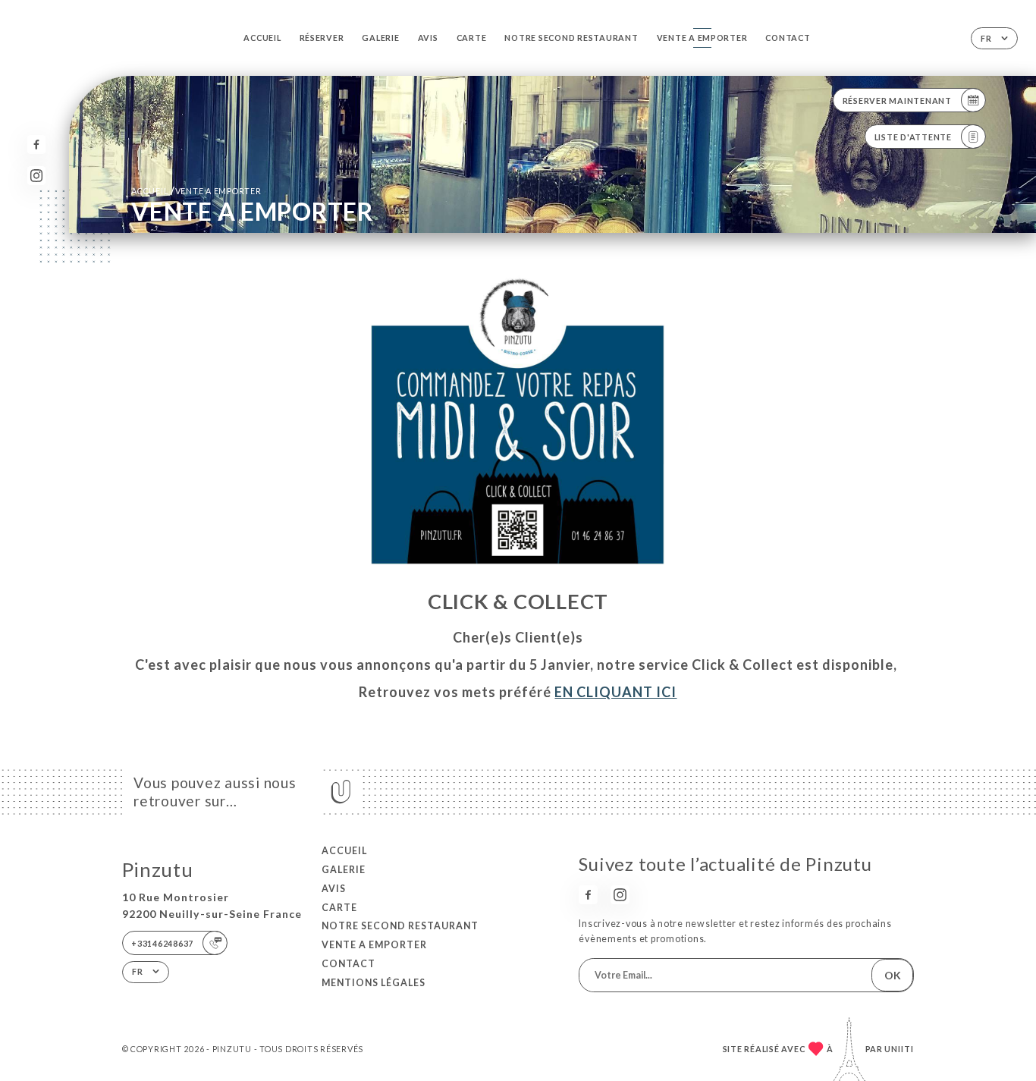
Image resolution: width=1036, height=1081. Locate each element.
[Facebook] (36, 144)
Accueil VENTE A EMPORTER (196, 190)
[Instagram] (36, 175)
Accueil (262, 37)
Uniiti (899, 1049)
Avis (428, 37)
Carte (472, 37)
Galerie (380, 37)
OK (892, 975)
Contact (787, 37)
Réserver (322, 37)
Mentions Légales (373, 982)
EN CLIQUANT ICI (615, 691)
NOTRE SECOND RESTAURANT (571, 37)
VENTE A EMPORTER (702, 37)
